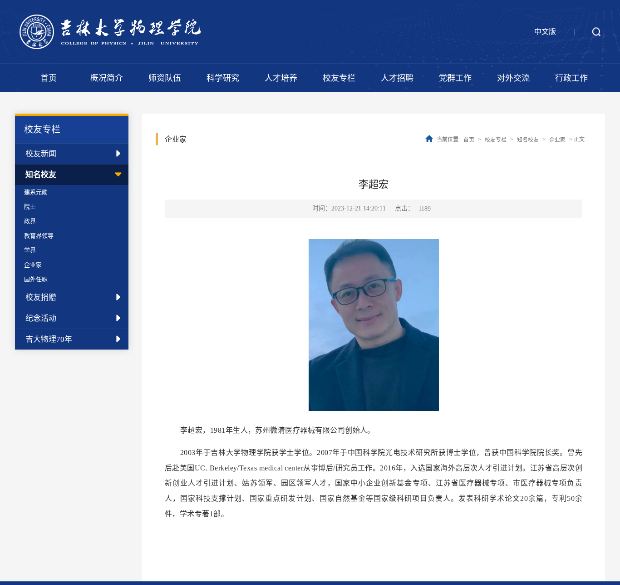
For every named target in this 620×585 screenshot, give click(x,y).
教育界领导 (39, 235)
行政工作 (571, 78)
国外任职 (36, 279)
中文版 (545, 31)
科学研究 (223, 78)
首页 (48, 78)
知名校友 (40, 174)
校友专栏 (339, 78)
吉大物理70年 (48, 339)
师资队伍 (164, 78)
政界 (30, 221)
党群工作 (455, 78)
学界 (30, 250)
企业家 (33, 264)
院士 (30, 206)
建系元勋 (36, 192)
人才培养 (281, 78)
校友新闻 (40, 154)
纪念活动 (40, 318)
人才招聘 (397, 78)
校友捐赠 (40, 297)
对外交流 (513, 78)
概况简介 (106, 78)
